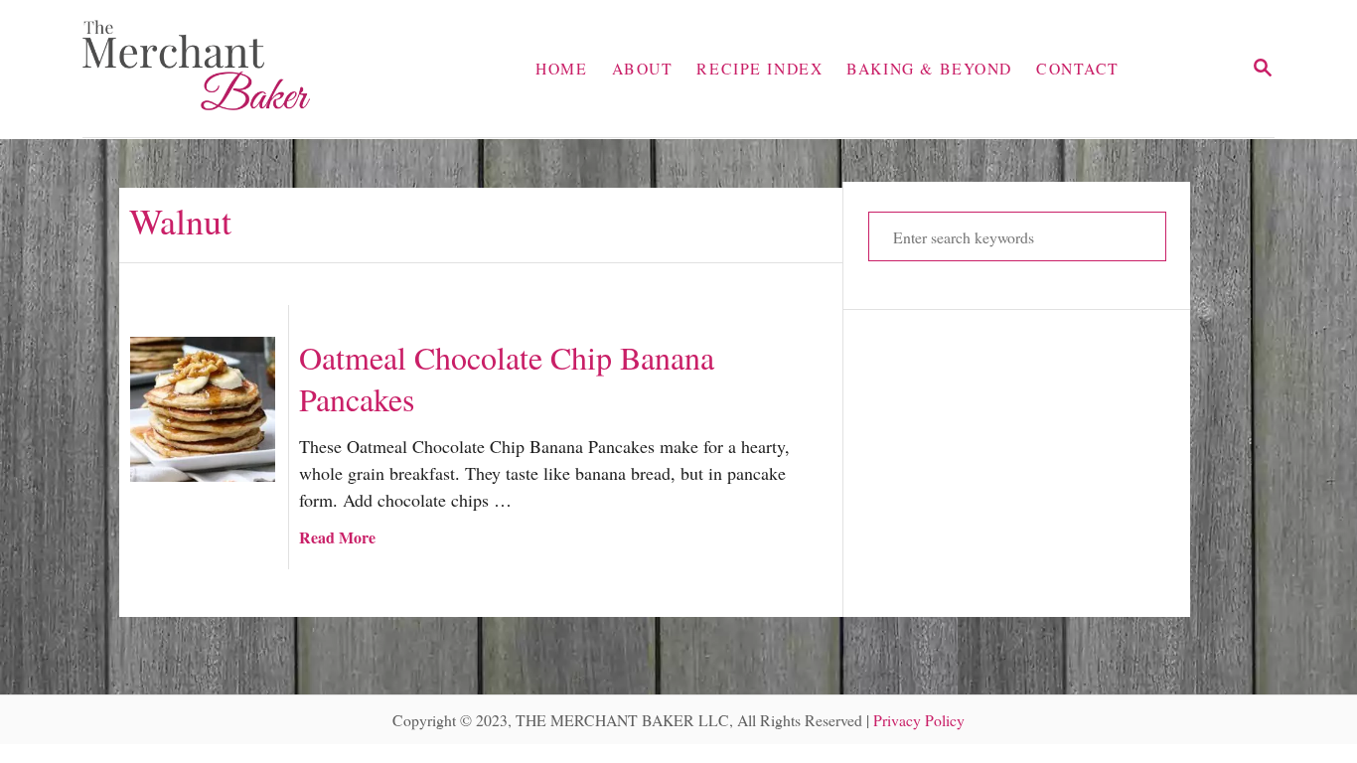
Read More (337, 537)
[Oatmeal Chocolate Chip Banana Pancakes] (202, 409)
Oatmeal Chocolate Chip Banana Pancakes (506, 378)
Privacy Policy (919, 719)
